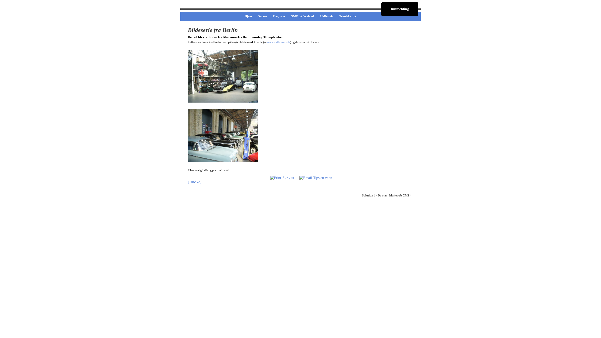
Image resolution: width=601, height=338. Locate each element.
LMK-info (327, 16)
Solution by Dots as (374, 195)
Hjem (248, 16)
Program (279, 16)
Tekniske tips (347, 16)
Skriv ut (288, 178)
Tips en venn (322, 178)
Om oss (262, 16)
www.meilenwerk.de (278, 42)
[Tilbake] (194, 182)
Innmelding (400, 9)
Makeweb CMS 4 (400, 195)
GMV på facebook (303, 16)
